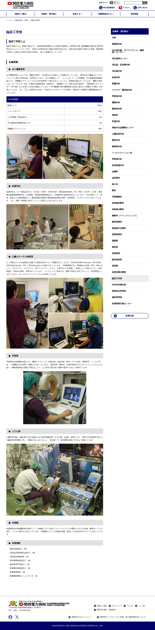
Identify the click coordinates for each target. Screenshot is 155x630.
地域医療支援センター (122, 303)
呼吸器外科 (117, 159)
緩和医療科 (117, 222)
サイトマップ (117, 606)
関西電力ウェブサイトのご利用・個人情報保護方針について (123, 617)
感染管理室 (117, 297)
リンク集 (141, 606)
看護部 (115, 241)
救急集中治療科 (119, 228)
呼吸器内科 (117, 96)
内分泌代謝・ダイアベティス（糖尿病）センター (128, 51)
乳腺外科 (116, 121)
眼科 (114, 190)
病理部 (115, 266)
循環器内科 (117, 44)
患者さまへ (77, 14)
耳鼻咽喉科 (117, 197)
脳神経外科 (117, 146)
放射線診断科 (118, 203)
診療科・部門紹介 (49, 14)
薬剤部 (115, 247)
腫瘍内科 (116, 102)
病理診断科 (117, 234)
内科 (114, 37)
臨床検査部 (117, 259)
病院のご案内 (20, 14)
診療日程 (130, 316)
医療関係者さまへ (106, 14)
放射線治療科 (118, 209)
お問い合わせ (142, 7)
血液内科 (116, 77)
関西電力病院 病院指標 (106, 610)
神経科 (115, 115)
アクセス (126, 7)
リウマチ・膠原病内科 (122, 90)
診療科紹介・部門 (21, 20)
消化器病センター (120, 58)
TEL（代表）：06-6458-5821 (19, 610)
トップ (8, 20)
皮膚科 (115, 171)
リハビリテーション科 (122, 153)
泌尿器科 (116, 178)
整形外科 (116, 140)
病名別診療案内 (109, 7)
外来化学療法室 (119, 285)
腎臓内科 (116, 83)
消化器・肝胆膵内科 (121, 65)
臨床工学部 (117, 278)
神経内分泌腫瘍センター (123, 127)
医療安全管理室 (119, 291)
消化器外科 (117, 71)
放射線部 (116, 253)
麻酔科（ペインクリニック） (125, 215)
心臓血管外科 (118, 134)
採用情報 (134, 14)
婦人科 (115, 184)
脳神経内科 (117, 109)
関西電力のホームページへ (82, 617)
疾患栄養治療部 (119, 272)
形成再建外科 (118, 165)
